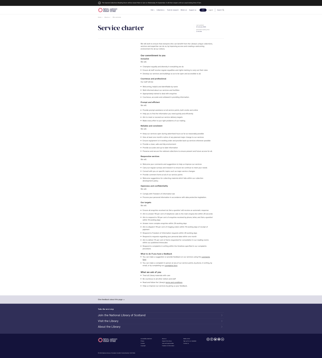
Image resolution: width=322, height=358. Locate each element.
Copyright (143, 345)
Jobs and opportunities (168, 343)
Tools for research (173, 10)
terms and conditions (174, 282)
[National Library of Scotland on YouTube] (218, 339)
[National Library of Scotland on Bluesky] (215, 339)
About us (107, 17)
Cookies (143, 343)
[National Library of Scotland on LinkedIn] (222, 339)
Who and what (117, 17)
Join (203, 10)
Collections (160, 10)
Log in (211, 10)
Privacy (142, 341)
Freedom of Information (168, 345)
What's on (184, 10)
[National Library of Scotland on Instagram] (208, 339)
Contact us (186, 343)
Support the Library (167, 341)
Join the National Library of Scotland (121, 315)
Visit (152, 10)
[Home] (107, 10)
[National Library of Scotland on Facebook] (211, 339)
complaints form (171, 266)
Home (99, 17)
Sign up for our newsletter (189, 341)
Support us (192, 10)
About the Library (109, 326)
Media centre (186, 338)
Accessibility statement (146, 338)
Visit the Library (108, 321)
